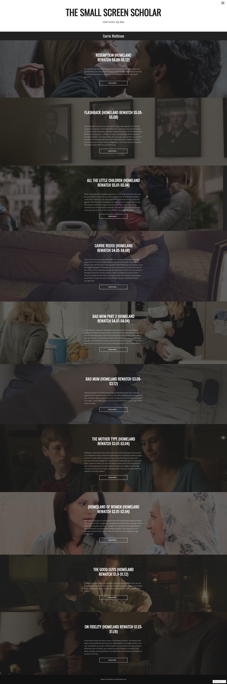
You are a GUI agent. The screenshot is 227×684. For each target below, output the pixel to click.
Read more (108, 83)
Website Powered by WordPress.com (113, 679)
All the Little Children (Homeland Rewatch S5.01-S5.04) (113, 182)
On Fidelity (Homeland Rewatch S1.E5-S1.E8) (113, 629)
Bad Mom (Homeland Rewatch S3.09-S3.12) (113, 381)
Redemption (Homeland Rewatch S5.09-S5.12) (113, 57)
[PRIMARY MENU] (223, 3)
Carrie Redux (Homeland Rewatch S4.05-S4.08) (113, 248)
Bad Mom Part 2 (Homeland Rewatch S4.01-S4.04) (113, 318)
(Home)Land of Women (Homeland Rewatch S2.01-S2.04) (113, 509)
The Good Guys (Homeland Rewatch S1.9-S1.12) (113, 572)
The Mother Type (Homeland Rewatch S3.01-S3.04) (113, 441)
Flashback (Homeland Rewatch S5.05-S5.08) (113, 115)
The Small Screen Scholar (113, 12)
